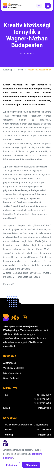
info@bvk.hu (44, 408)
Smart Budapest (11, 378)
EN (39, 6)
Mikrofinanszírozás (12, 373)
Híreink (20, 69)
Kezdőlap (7, 69)
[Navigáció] (48, 6)
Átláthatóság (9, 363)
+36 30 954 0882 (42, 403)
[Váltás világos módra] (25, 317)
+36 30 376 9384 (42, 399)
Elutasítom (11, 465)
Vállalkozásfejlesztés (13, 368)
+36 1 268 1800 (43, 395)
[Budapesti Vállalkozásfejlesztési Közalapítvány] (12, 5)
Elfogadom (31, 465)
